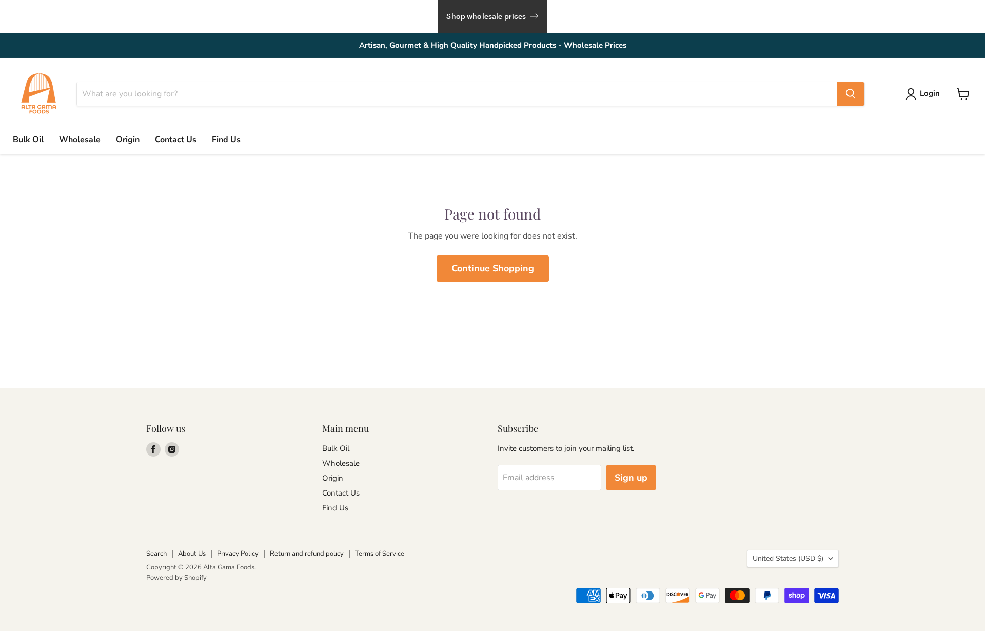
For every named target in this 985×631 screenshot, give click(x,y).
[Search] (850, 94)
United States (788, 558)
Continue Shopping (492, 268)
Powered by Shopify (176, 577)
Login (930, 93)
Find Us (226, 139)
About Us (192, 553)
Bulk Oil (28, 139)
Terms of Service (379, 553)
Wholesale (80, 139)
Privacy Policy (238, 553)
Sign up (631, 477)
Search (156, 553)
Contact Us (175, 139)
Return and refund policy (307, 553)
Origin (128, 139)
